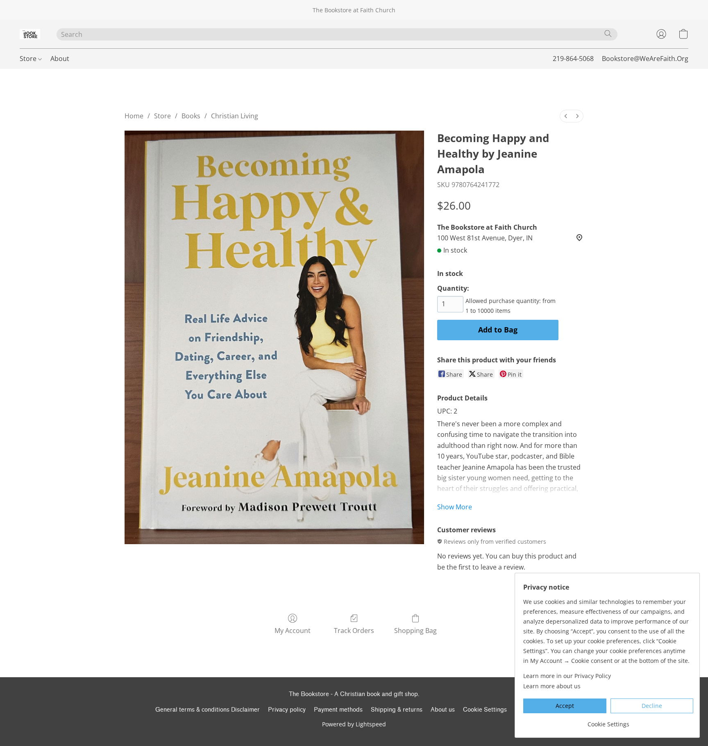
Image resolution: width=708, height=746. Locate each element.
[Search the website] (608, 33)
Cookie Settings (485, 709)
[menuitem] (566, 116)
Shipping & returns (396, 709)
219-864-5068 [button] (573, 58)
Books (191, 115)
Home (134, 115)
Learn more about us (552, 686)
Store (29, 58)
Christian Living (234, 115)
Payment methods (338, 709)
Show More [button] (454, 506)
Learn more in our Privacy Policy (567, 676)
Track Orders (354, 630)
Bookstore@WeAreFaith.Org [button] (645, 58)
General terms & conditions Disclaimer (207, 709)
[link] (608, 721)
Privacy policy (287, 709)
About (59, 58)
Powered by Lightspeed (354, 724)
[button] (30, 34)
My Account (293, 630)
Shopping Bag (415, 630)
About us (443, 709)
